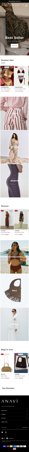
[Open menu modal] (2, 5)
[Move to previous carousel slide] (11, 52)
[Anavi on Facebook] (2, 432)
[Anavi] (14, 5)
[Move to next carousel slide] (18, 52)
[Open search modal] (5, 5)
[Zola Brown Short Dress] (21, 219)
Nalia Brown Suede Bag (20, 376)
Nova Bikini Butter (6, 88)
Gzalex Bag (4, 376)
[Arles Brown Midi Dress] (7, 219)
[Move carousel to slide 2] (15, 52)
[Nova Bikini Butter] (7, 76)
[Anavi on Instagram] (6, 432)
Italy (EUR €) (11, 438)
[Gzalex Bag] (7, 363)
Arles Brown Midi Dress (5, 232)
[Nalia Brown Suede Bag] (21, 363)
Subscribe (25, 427)
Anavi (10, 440)
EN (4, 438)
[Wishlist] (23, 5)
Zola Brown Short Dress (19, 232)
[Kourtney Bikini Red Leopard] (21, 76)
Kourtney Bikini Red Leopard (20, 89)
